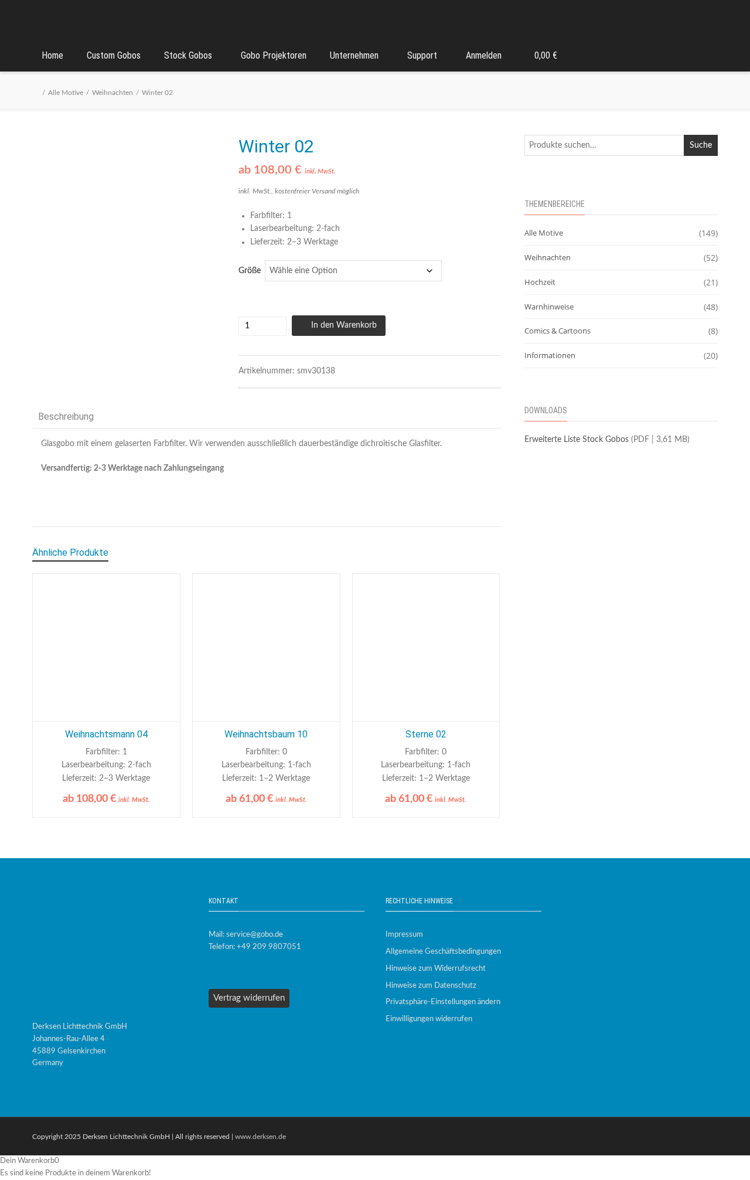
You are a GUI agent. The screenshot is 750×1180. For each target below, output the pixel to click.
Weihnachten (112, 92)
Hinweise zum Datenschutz (431, 985)
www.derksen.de (260, 1136)
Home (52, 55)
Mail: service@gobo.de (246, 934)
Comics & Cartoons (557, 330)
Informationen (549, 355)
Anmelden (484, 55)
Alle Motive (65, 92)
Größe (249, 271)
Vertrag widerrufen (249, 998)
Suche (701, 145)
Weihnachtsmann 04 (106, 734)
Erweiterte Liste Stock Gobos (576, 440)
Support (422, 55)
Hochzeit (539, 282)
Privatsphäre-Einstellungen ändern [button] (443, 1002)
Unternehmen (354, 55)
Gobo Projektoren (273, 55)
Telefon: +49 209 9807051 (255, 947)
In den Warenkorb (344, 325)
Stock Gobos (188, 55)
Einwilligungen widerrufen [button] (429, 1019)
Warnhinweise (549, 306)
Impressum (404, 934)
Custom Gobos (114, 55)
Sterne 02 (425, 734)
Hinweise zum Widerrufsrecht (436, 968)
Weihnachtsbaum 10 (266, 734)
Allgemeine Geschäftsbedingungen (443, 951)
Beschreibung (66, 416)
